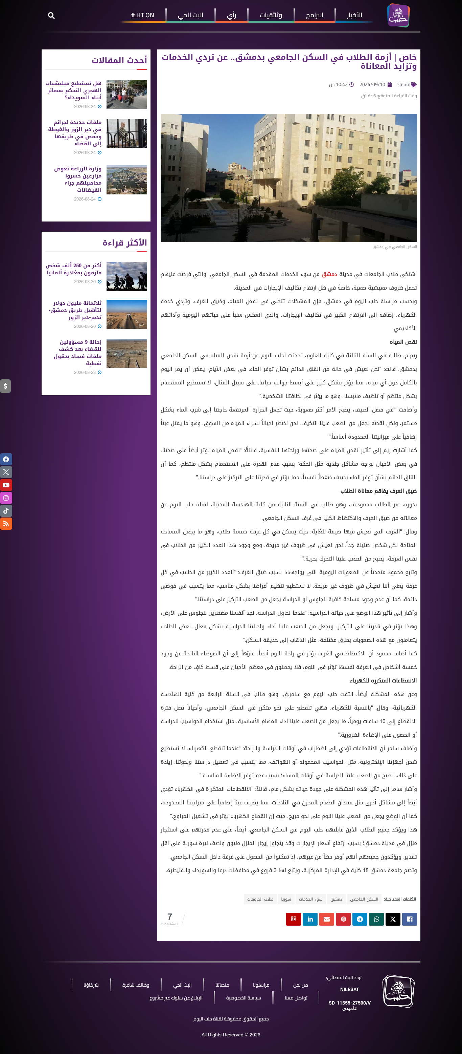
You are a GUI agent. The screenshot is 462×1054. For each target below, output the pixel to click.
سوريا (286, 899)
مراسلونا (261, 985)
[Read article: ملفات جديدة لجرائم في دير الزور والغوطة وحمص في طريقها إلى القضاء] (127, 133)
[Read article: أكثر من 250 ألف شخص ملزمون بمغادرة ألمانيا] (127, 276)
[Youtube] (6, 485)
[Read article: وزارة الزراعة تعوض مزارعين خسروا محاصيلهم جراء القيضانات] (127, 179)
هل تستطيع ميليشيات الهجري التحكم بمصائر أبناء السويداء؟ (73, 90)
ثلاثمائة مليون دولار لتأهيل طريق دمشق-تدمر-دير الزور (75, 310)
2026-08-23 (85, 372)
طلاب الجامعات (260, 899)
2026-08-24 (85, 106)
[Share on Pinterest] (343, 919)
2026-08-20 (85, 281)
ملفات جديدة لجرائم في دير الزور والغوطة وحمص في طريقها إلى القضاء (74, 133)
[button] (51, 15)
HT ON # (142, 15)
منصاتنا (222, 985)
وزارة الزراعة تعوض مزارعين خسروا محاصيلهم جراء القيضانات (77, 179)
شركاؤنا (91, 985)
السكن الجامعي (364, 899)
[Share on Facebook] (409, 919)
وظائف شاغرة (135, 985)
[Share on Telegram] (359, 919)
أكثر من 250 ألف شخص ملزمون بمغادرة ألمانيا (73, 269)
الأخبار (354, 15)
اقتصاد (404, 84)
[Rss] (6, 524)
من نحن (300, 985)
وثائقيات (271, 15)
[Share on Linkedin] (310, 919)
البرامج (314, 15)
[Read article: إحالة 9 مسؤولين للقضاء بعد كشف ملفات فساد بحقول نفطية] (127, 353)
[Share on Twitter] (393, 919)
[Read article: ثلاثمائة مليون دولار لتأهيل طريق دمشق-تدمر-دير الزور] (127, 314)
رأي (231, 15)
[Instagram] (6, 498)
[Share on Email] (326, 919)
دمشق (329, 274)
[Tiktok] (6, 511)
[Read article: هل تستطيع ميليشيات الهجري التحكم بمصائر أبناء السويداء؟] (127, 94)
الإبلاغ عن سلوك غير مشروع (176, 997)
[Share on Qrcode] (293, 919)
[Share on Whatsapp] (376, 919)
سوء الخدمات (311, 899)
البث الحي (190, 15)
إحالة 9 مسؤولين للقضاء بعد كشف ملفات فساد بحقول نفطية (77, 352)
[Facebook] (6, 459)
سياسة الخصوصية (243, 997)
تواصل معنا (296, 997)
